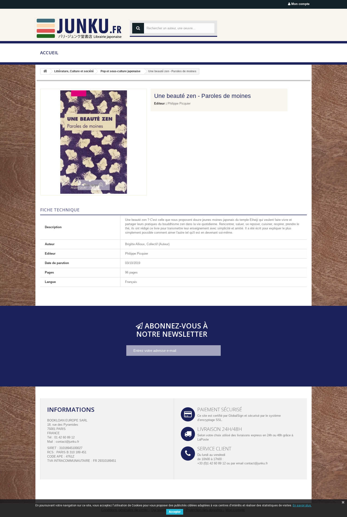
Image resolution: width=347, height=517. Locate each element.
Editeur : (160, 103)
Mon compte (299, 4)
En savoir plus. (302, 505)
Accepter (175, 511)
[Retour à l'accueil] (45, 71)
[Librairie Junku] (79, 28)
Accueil (49, 52)
